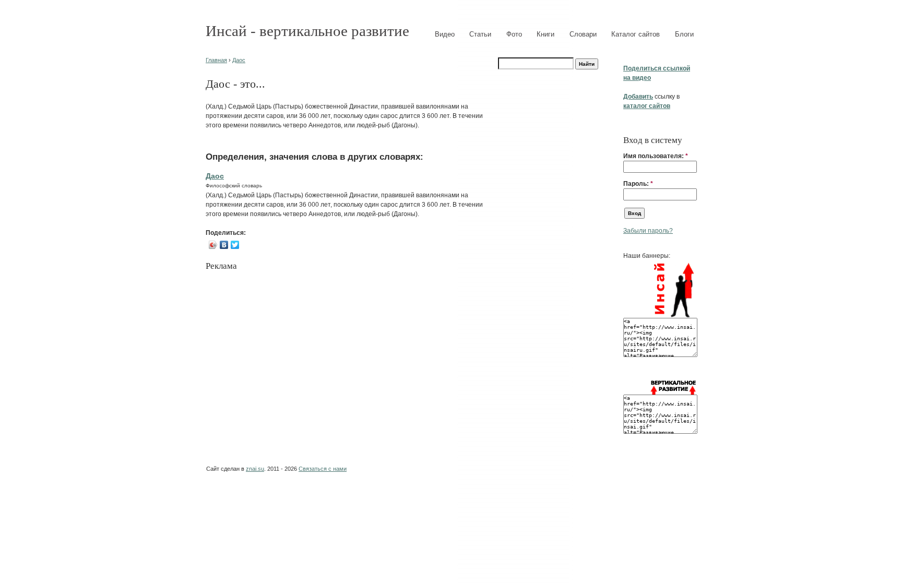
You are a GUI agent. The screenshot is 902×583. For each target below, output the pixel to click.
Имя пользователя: (655, 156)
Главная (216, 60)
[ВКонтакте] (224, 245)
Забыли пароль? (648, 230)
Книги (545, 34)
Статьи (480, 34)
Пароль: (638, 183)
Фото (514, 34)
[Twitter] (235, 245)
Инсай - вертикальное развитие (307, 30)
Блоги (684, 34)
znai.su (255, 469)
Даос (238, 60)
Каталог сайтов (635, 34)
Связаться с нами (323, 469)
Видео (445, 34)
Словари (583, 34)
